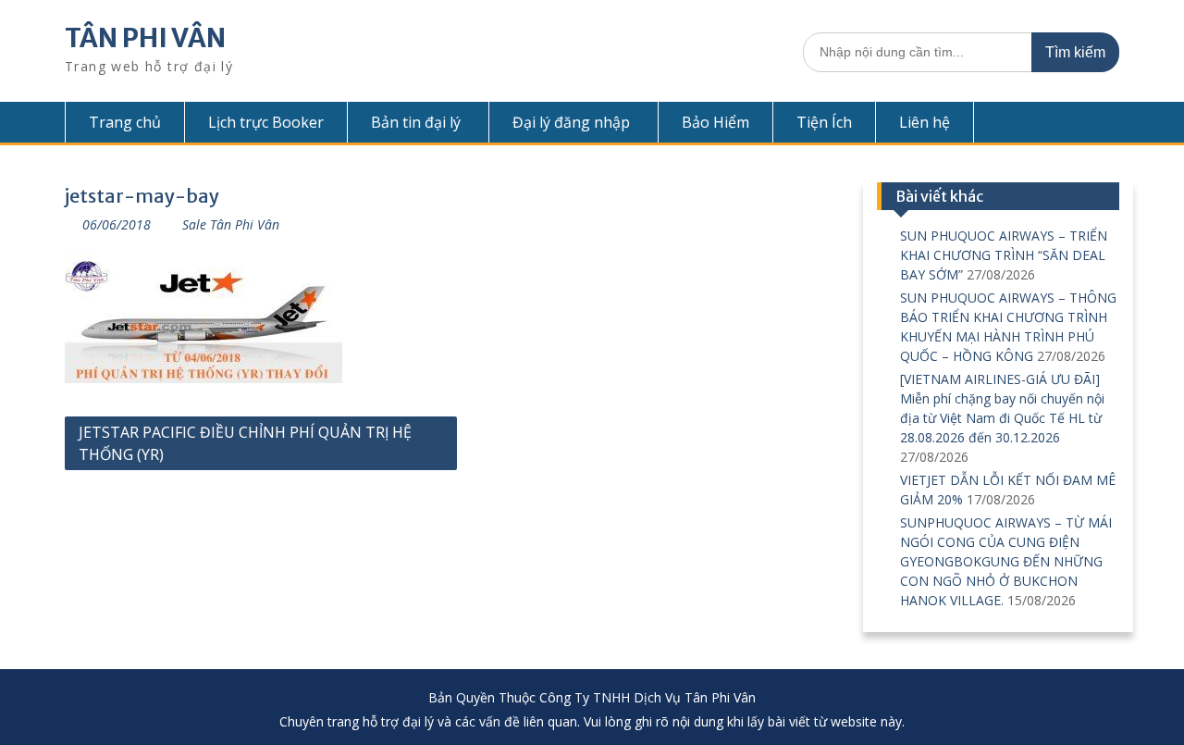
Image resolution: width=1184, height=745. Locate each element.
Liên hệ (924, 122)
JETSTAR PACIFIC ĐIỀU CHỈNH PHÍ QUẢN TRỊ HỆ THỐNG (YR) (245, 443)
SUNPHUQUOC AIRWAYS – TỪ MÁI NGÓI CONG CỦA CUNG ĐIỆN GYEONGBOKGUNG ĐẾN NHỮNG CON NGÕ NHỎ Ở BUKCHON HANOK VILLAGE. (1006, 561)
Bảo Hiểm (715, 122)
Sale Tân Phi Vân (230, 224)
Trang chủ (125, 122)
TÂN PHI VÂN (145, 38)
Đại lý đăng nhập (571, 122)
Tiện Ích (824, 122)
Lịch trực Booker (266, 122)
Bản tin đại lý (416, 122)
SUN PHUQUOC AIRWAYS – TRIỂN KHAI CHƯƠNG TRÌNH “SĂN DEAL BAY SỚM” (1003, 255)
